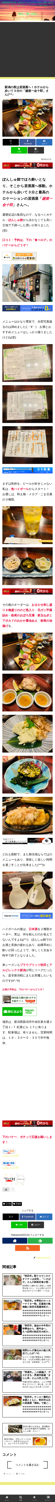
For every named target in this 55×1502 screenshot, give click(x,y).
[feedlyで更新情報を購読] (40, 1241)
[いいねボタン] (6, 1189)
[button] (36, 150)
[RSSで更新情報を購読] (27, 1248)
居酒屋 (18, 1204)
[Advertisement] (27, 49)
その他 (8, 1204)
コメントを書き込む (27, 1464)
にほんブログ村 (10, 1155)
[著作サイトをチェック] (14, 1241)
